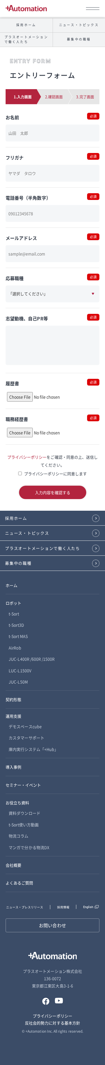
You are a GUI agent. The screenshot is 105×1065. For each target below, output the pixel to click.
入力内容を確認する (52, 492)
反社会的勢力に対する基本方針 (52, 1023)
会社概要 (13, 865)
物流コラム (18, 836)
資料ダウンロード (24, 813)
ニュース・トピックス (27, 533)
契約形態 (13, 699)
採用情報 (63, 907)
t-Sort (14, 613)
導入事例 (13, 767)
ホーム (11, 585)
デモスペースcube (25, 726)
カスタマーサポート (26, 737)
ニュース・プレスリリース (24, 907)
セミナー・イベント (23, 785)
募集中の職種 (18, 563)
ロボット (13, 603)
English (88, 907)
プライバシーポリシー (27, 457)
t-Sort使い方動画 (24, 824)
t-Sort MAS (18, 636)
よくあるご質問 (19, 883)
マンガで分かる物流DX (29, 847)
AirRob (15, 647)
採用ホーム (26, 24)
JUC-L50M (18, 682)
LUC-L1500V (20, 670)
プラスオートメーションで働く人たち (26, 39)
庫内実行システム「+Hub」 (33, 749)
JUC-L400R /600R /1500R (32, 659)
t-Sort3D (16, 625)
